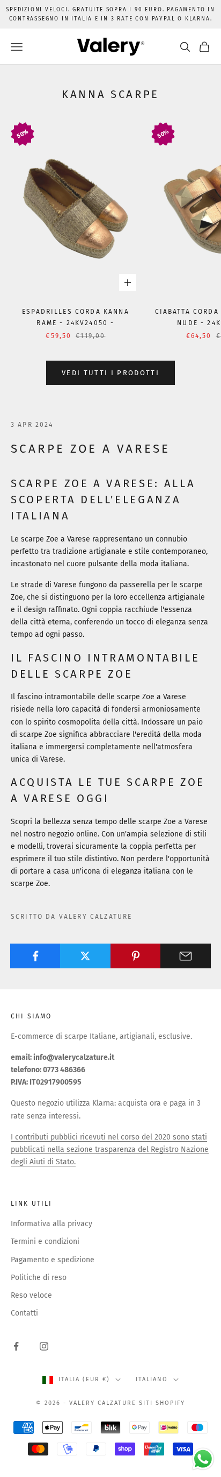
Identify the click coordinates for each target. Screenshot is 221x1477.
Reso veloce (31, 1295)
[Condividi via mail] (185, 956)
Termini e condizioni (45, 1241)
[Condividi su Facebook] (35, 956)
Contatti (24, 1313)
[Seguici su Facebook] (16, 1346)
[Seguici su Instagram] (44, 1346)
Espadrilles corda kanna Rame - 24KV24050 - (75, 317)
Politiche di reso (39, 1277)
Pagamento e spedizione (52, 1259)
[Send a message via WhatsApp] (203, 1459)
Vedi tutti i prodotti (110, 373)
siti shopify (162, 1402)
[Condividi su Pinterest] (135, 956)
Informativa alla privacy (51, 1223)
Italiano (152, 1379)
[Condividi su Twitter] (85, 956)
